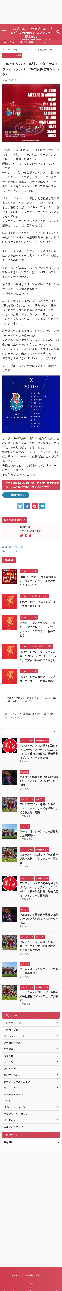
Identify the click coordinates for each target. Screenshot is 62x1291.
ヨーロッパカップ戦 (14, 547)
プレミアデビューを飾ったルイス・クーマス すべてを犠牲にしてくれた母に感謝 (39, 808)
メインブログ (8, 42)
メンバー (42, 42)
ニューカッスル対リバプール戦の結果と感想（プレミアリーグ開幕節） (39, 858)
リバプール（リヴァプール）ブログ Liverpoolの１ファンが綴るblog (31, 32)
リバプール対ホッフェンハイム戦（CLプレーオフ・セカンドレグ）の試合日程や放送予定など (38, 656)
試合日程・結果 (26, 42)
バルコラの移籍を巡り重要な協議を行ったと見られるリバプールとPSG (39, 781)
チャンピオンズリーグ (15, 551)
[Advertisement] (31, 12)
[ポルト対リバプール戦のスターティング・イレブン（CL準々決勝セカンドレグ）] (42, 506)
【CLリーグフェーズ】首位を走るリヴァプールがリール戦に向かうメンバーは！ (38, 581)
